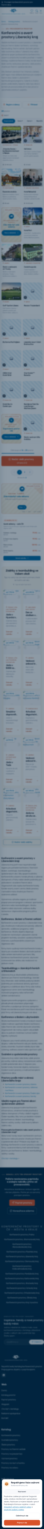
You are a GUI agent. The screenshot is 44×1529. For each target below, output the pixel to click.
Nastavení (22, 1492)
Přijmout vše (22, 1523)
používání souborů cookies (14, 1510)
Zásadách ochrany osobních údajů (17, 1507)
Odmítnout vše (22, 1516)
